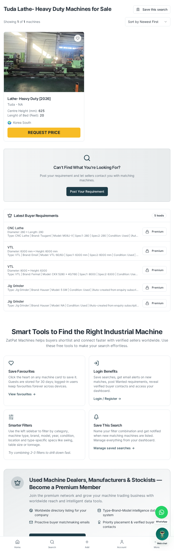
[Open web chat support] (162, 534)
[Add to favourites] (77, 38)
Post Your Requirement (87, 191)
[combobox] (147, 21)
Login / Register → (107, 399)
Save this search (155, 9)
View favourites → (22, 394)
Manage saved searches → (114, 448)
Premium (158, 231)
